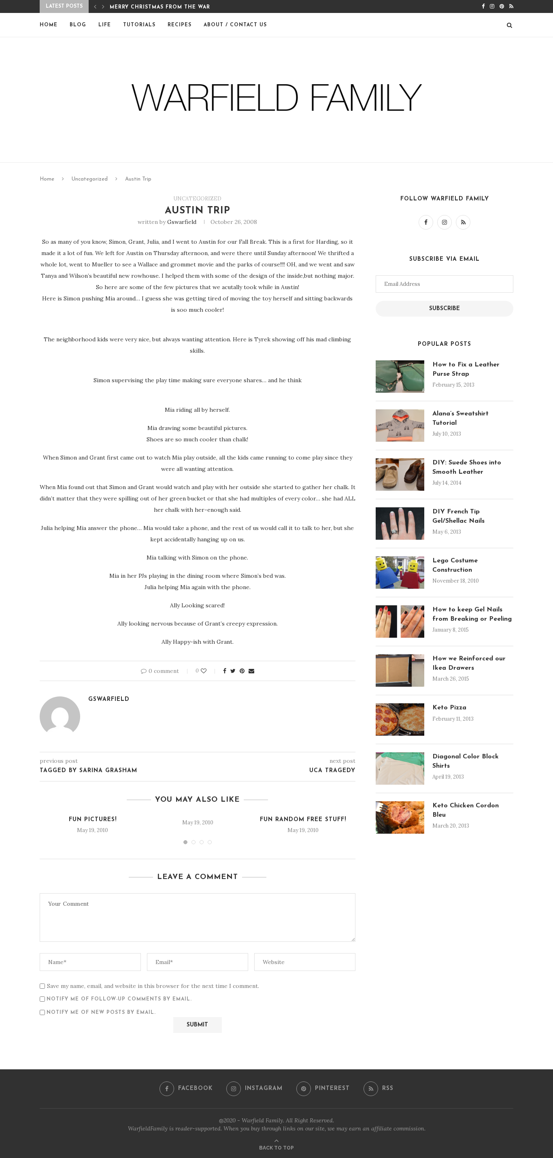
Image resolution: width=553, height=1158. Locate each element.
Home (48, 25)
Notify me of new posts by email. (101, 1012)
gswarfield (181, 222)
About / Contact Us (235, 25)
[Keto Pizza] (400, 719)
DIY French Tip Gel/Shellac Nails (458, 516)
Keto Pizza (449, 708)
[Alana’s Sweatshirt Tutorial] (400, 425)
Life (104, 25)
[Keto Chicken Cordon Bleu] (400, 817)
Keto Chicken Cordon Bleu (465, 810)
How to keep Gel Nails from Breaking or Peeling (472, 614)
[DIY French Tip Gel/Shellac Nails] (400, 523)
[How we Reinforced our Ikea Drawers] (400, 670)
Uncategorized (90, 179)
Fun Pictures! (93, 820)
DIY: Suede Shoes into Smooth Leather (466, 467)
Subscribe (444, 309)
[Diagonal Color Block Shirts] (400, 768)
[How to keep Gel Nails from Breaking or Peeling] (400, 621)
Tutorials (139, 25)
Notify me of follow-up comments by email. (119, 999)
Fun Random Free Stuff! (303, 820)
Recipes (179, 25)
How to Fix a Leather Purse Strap (466, 369)
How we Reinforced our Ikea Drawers (469, 663)
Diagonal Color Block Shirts (465, 761)
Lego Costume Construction (455, 565)
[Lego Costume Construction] (400, 572)
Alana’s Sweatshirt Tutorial (460, 418)
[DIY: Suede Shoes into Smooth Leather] (400, 474)
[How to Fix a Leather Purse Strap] (400, 376)
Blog (78, 25)
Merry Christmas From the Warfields (170, 7)
